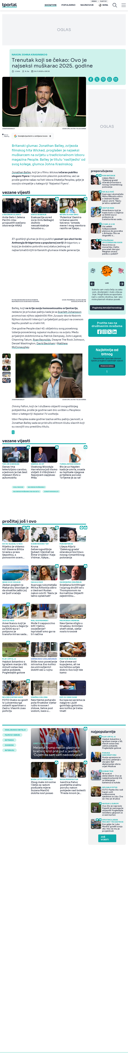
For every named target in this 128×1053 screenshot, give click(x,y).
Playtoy (103, 1)
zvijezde (9, 745)
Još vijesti (105, 838)
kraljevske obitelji (15, 730)
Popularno (69, 5)
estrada (9, 740)
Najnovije (87, 5)
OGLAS (64, 29)
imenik (94, 1)
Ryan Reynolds (42, 339)
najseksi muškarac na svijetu (26, 491)
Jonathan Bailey (21, 172)
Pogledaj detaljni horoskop (107, 307)
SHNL (105, 5)
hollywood (18, 487)
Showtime (50, 5)
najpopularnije (103, 732)
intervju (9, 750)
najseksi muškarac (36, 487)
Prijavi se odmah (107, 366)
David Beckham (45, 343)
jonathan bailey (51, 491)
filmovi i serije (12, 735)
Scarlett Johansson (69, 312)
